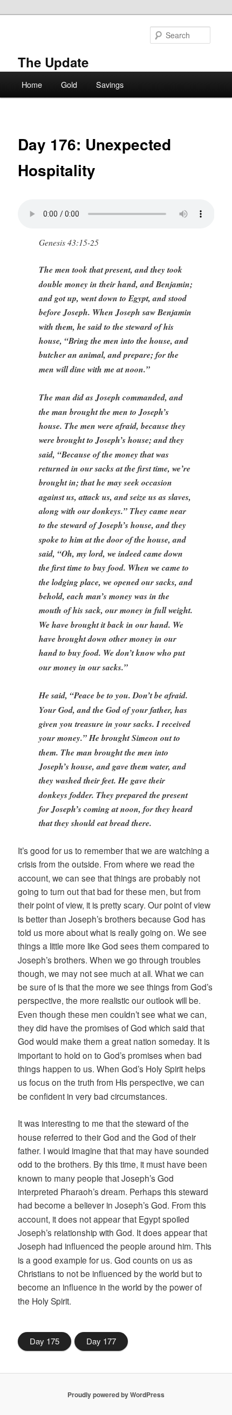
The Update (53, 62)
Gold (69, 84)
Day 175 (44, 1341)
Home (32, 84)
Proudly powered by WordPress (116, 1394)
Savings (110, 84)
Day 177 (101, 1341)
